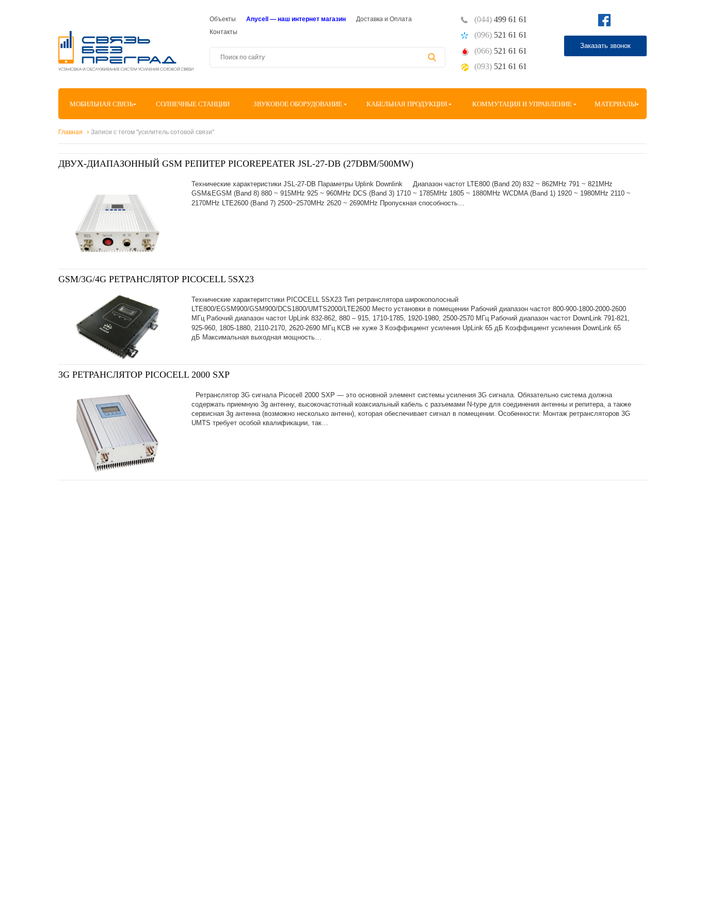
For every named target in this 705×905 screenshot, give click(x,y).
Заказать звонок (605, 46)
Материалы (615, 104)
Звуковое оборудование (297, 104)
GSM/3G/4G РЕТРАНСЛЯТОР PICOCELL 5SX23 (156, 279)
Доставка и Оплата (384, 19)
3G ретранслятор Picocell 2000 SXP (144, 374)
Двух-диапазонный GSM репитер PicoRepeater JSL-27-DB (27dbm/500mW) (235, 163)
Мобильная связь (101, 104)
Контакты (223, 32)
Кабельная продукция (406, 104)
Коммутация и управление (522, 104)
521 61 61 (500, 34)
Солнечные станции (193, 104)
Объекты (223, 19)
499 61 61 (500, 19)
